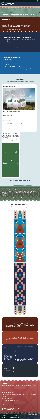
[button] (37, 4)
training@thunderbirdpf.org (16, 417)
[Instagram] (2, 417)
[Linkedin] (3, 417)
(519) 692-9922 (15, 414)
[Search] (37, 0)
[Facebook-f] (1, 417)
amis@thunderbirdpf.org (18, 47)
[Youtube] (4, 417)
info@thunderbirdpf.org (15, 416)
